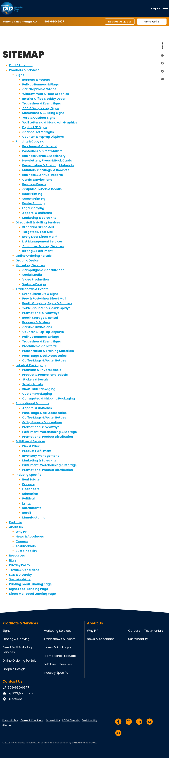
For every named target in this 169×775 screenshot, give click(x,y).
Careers (22, 541)
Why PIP (22, 532)
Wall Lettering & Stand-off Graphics (49, 122)
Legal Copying (33, 208)
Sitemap (7, 725)
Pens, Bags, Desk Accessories (44, 356)
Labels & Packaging (31, 365)
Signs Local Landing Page (28, 589)
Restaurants (31, 508)
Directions (15, 699)
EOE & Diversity (20, 575)
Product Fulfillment (36, 451)
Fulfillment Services (30, 441)
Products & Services (24, 70)
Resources (17, 555)
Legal (26, 503)
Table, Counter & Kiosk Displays (46, 308)
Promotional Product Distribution (47, 437)
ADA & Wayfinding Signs (40, 108)
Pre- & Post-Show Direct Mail (44, 298)
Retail (26, 513)
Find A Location (21, 65)
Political (28, 498)
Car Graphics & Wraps (39, 89)
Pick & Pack (30, 446)
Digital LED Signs (34, 127)
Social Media (32, 275)
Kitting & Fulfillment (37, 251)
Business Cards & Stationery (44, 156)
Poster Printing (33, 203)
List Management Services (42, 241)
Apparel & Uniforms (37, 213)
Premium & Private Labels (41, 370)
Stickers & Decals (35, 379)
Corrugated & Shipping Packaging (48, 398)
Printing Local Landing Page (30, 584)
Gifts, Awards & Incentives (42, 422)
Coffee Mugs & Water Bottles (44, 360)
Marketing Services (30, 265)
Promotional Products (32, 403)
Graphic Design (27, 260)
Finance (28, 484)
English (155, 8)
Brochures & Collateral (39, 146)
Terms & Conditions (24, 570)
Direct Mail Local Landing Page (32, 594)
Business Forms (34, 184)
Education (30, 494)
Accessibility (53, 720)
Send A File (151, 21)
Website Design (34, 284)
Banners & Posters (36, 80)
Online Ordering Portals (33, 256)
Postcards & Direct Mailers (42, 151)
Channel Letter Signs (38, 132)
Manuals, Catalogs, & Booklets (45, 170)
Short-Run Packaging (38, 389)
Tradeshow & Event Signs (41, 103)
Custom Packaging (37, 394)
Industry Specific (28, 475)
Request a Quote (119, 21)
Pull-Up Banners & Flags (40, 84)
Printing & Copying (30, 141)
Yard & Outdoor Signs (38, 118)
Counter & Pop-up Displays (43, 137)
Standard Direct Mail (38, 227)
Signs (20, 75)
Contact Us (12, 681)
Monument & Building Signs (43, 113)
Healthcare (30, 489)
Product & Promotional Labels (45, 375)
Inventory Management (40, 456)
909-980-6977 (54, 21)
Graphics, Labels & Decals (42, 189)
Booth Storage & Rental (40, 318)
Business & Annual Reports (42, 175)
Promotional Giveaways (40, 313)
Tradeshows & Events (32, 289)
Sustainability (26, 551)
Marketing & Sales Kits (39, 218)
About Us (16, 527)
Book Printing (32, 194)
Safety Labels (32, 384)
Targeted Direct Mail (37, 232)
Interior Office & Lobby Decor (44, 99)
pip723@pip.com (20, 693)
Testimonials (26, 546)
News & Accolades (30, 536)
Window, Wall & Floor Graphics (45, 94)
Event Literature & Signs (40, 294)
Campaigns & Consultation (43, 270)
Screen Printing (33, 199)
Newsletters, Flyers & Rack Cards (47, 160)
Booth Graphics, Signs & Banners (47, 303)
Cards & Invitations (37, 180)
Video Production (35, 279)
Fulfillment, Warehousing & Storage (49, 432)
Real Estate (30, 479)
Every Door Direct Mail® (39, 237)
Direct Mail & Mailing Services (38, 222)
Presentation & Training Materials (48, 165)
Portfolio (15, 522)
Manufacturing (34, 517)
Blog (12, 560)
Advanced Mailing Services (43, 246)
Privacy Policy (19, 565)
